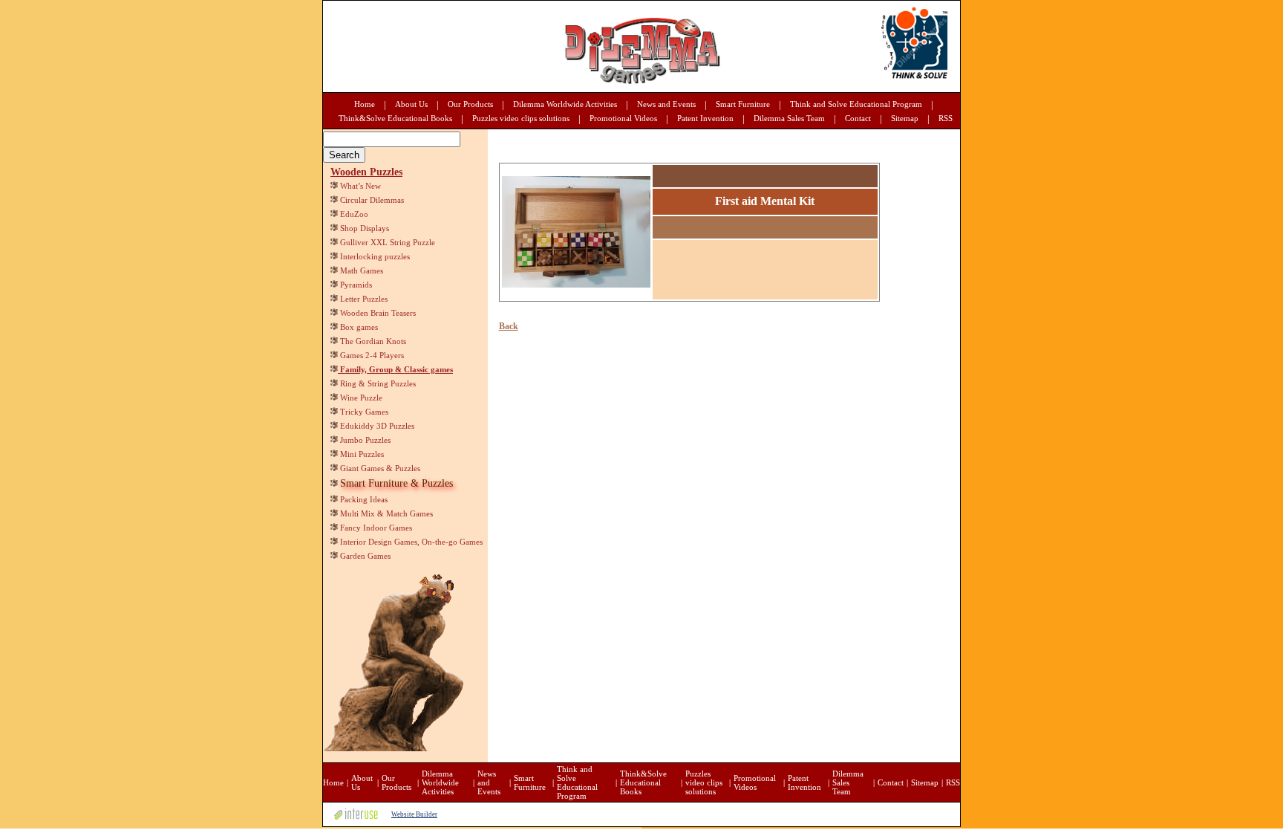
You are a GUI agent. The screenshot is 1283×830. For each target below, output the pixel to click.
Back (508, 326)
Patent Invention (705, 118)
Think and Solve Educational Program (856, 104)
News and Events (666, 104)
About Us (411, 104)
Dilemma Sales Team (789, 118)
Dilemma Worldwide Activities (565, 104)
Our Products (470, 104)
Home (364, 104)
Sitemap (904, 118)
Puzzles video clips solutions (520, 118)
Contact (858, 118)
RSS (945, 118)
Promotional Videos (623, 118)
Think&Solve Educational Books (395, 118)
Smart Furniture (743, 104)
